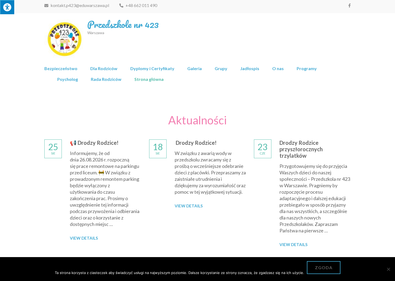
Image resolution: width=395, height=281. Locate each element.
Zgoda (323, 267)
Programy (307, 68)
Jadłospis (249, 68)
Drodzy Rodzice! (196, 142)
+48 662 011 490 (141, 5)
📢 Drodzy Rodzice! (94, 142)
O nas (278, 68)
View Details (84, 238)
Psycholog (67, 79)
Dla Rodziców (103, 68)
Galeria (194, 68)
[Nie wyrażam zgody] (388, 269)
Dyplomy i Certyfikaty (152, 68)
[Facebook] (349, 5)
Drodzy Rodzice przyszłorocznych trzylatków (301, 149)
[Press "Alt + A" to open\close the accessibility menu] (7, 7)
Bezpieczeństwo (60, 68)
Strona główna (149, 79)
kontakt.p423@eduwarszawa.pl (79, 5)
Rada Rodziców (106, 79)
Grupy (221, 68)
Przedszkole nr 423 (123, 24)
